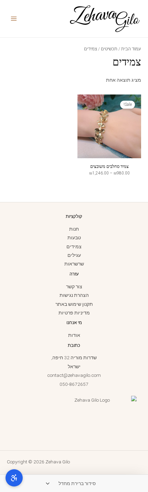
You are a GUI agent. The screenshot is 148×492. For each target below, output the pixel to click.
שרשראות (74, 264)
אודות (74, 335)
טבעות (74, 237)
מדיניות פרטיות (74, 312)
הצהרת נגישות (74, 295)
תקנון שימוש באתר (74, 304)
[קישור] (104, 18)
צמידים (74, 246)
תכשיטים (109, 48)
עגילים (74, 255)
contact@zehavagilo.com (74, 375)
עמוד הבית (131, 48)
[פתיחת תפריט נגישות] (14, 477)
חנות (74, 229)
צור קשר (74, 286)
